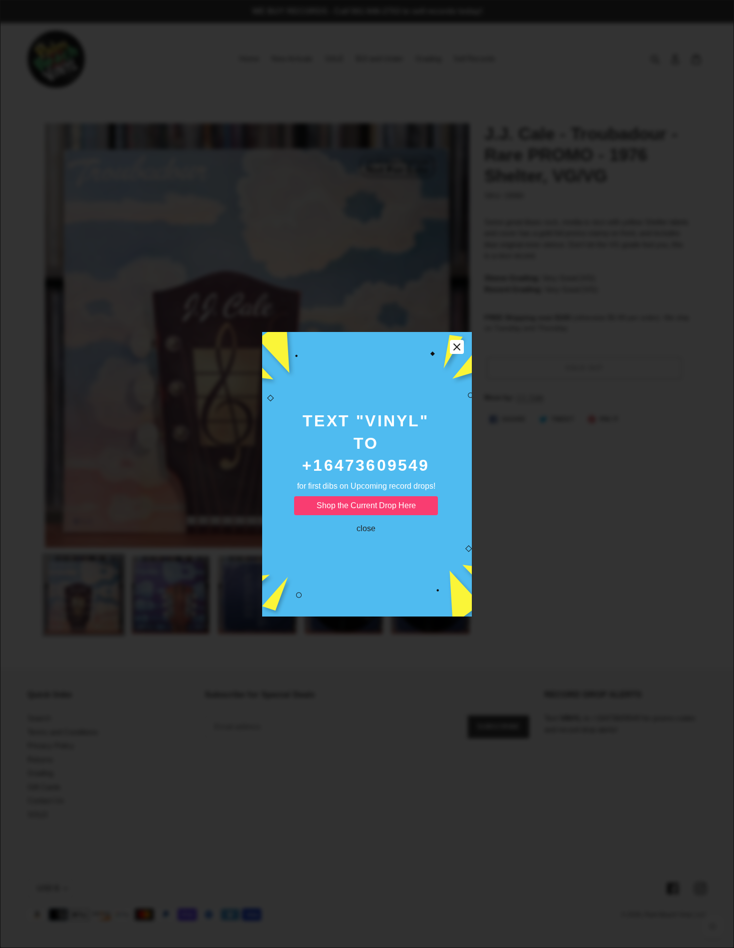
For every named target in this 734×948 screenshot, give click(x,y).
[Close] (457, 347)
